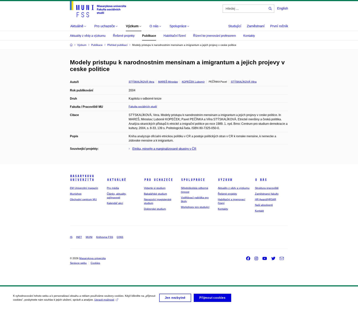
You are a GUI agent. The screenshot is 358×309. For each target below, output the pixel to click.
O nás (261, 180)
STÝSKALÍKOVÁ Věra (244, 81)
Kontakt (259, 210)
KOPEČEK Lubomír (193, 81)
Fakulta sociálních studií (143, 106)
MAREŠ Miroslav (168, 81)
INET (79, 237)
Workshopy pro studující (195, 207)
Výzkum (225, 180)
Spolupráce (193, 180)
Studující (234, 26)
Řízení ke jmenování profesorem (214, 35)
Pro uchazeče (158, 180)
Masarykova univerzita (82, 178)
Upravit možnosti (104, 299)
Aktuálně (116, 180)
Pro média (113, 187)
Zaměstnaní (256, 26)
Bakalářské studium (155, 193)
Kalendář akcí (115, 203)
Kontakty (249, 35)
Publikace (149, 35)
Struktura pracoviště (267, 187)
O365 (120, 237)
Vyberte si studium (155, 187)
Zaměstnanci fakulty (267, 193)
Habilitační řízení (175, 35)
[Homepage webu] (98, 9)
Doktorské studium (155, 208)
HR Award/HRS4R (265, 199)
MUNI (89, 237)
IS (71, 237)
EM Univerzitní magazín (84, 187)
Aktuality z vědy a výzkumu (88, 35)
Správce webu (78, 262)
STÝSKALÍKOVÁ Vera (141, 81)
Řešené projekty (124, 35)
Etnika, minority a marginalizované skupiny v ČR (164, 148)
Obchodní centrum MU (83, 199)
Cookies (95, 262)
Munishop (75, 193)
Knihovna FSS (104, 237)
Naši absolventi (264, 204)
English (282, 8)
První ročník (279, 26)
